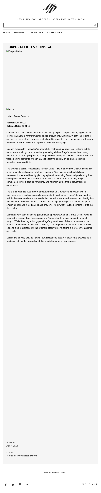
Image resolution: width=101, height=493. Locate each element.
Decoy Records (21, 116)
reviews (19, 32)
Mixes (72, 20)
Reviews (31, 20)
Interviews (59, 20)
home (6, 32)
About (86, 485)
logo (50, 8)
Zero (62, 472)
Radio (81, 20)
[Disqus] (50, 326)
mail (95, 485)
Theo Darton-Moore (27, 455)
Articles (44, 20)
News (20, 20)
